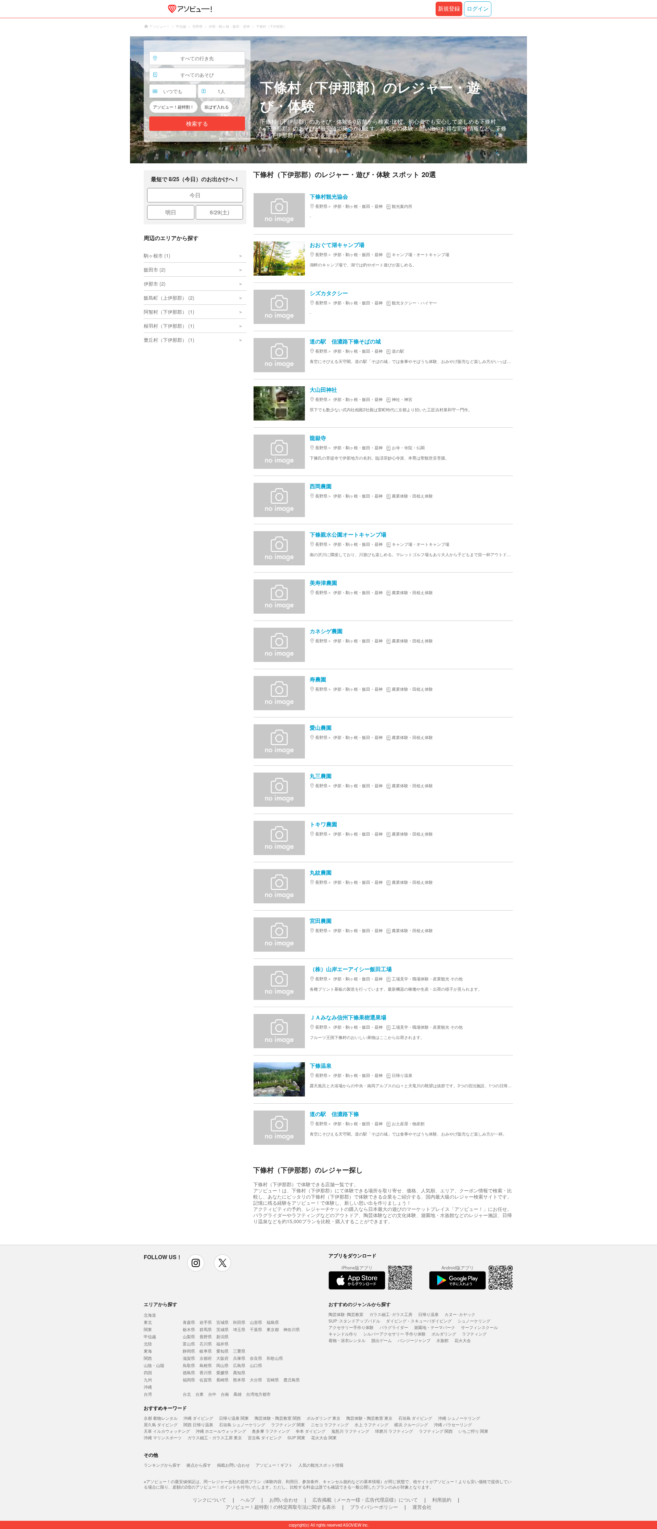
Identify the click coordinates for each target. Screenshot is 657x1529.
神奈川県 (291, 1329)
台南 (225, 1394)
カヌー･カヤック (460, 1314)
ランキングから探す (162, 1465)
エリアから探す (160, 1304)
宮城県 (222, 1322)
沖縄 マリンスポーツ (163, 1437)
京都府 (205, 1358)
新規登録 (449, 9)
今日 (195, 195)
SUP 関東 (296, 1437)
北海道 (150, 1315)
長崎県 (222, 1379)
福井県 (222, 1343)
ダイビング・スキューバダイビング (419, 1321)
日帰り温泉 (428, 1314)
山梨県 (189, 1336)
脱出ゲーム (381, 1340)
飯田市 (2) (155, 269)
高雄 (237, 1394)
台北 (187, 1394)
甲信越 (150, 1336)
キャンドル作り (342, 1334)
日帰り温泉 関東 (234, 1418)
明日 (170, 212)
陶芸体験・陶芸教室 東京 (369, 1418)
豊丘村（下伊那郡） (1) (169, 339)
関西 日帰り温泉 (198, 1424)
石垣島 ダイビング (415, 1418)
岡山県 (222, 1365)
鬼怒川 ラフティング (350, 1431)
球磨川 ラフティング (394, 1431)
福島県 (273, 1322)
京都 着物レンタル (161, 1418)
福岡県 (189, 1379)
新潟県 (222, 1336)
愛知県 (222, 1351)
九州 (148, 1379)
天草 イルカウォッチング (167, 1431)
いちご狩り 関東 (473, 1431)
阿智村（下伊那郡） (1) (169, 311)
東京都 (273, 1329)
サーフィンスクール (479, 1327)
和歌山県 (275, 1358)
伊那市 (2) (155, 283)
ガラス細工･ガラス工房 (390, 1314)
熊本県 (239, 1379)
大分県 (256, 1379)
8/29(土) (219, 212)
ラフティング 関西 (436, 1431)
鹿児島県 (291, 1379)
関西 (148, 1358)
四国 (148, 1372)
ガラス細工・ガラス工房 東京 (215, 1437)
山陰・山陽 (154, 1365)
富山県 (189, 1343)
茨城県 (222, 1329)
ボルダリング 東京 (323, 1418)
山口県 (256, 1365)
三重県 (239, 1351)
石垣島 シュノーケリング (242, 1424)
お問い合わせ (283, 1499)
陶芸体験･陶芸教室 (345, 1314)
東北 (148, 1322)
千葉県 (256, 1329)
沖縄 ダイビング (198, 1418)
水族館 (442, 1340)
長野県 (205, 1336)
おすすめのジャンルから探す (359, 1304)
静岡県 (189, 1351)
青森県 (189, 1322)
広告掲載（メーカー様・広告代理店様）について (365, 1499)
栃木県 (189, 1329)
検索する (197, 124)
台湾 (148, 1394)
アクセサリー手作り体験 (351, 1327)
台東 (199, 1394)
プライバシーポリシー (374, 1506)
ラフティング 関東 (288, 1424)
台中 (212, 1394)
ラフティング (474, 1334)
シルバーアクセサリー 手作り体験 (394, 1334)
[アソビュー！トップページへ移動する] (188, 9)
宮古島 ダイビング (265, 1437)
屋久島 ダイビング (161, 1424)
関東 (148, 1329)
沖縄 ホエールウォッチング (221, 1431)
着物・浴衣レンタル (346, 1340)
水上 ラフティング (371, 1424)
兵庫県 (239, 1358)
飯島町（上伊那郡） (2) (169, 297)
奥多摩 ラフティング (271, 1431)
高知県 (239, 1372)
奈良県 (256, 1358)
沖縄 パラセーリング (453, 1424)
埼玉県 (239, 1329)
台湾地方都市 (258, 1394)
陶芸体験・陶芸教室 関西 (278, 1418)
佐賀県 (205, 1379)
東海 (148, 1351)
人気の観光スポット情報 (321, 1465)
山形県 (256, 1322)
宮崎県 (273, 1379)
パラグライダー (393, 1327)
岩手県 (205, 1322)
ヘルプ (248, 1499)
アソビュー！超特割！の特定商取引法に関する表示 (281, 1506)
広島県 (239, 1365)
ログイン (478, 9)
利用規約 (441, 1499)
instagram (195, 1262)
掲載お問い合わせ (233, 1465)
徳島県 (189, 1372)
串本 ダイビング (310, 1431)
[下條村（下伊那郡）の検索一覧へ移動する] (328, 99)
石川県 (205, 1343)
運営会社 (421, 1506)
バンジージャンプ (414, 1340)
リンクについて (209, 1499)
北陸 (148, 1343)
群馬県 (205, 1329)
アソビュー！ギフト (274, 1465)
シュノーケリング (474, 1321)
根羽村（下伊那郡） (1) (169, 325)
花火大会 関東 (324, 1437)
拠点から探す (198, 1465)
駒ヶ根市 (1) (157, 255)
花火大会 (462, 1340)
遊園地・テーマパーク (434, 1327)
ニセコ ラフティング (330, 1424)
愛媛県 (222, 1372)
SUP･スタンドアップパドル (354, 1321)
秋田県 (239, 1322)
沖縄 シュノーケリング (459, 1418)
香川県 (205, 1372)
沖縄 (148, 1387)
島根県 (205, 1365)
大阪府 (222, 1358)
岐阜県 (205, 1351)
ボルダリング (443, 1334)
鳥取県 (189, 1365)
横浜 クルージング (411, 1424)
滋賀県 (189, 1358)
